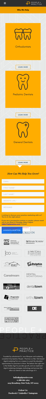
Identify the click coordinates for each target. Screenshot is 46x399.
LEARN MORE (23, 162)
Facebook (12, 393)
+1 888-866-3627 (23, 380)
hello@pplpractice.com (23, 377)
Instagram (33, 393)
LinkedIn (23, 393)
